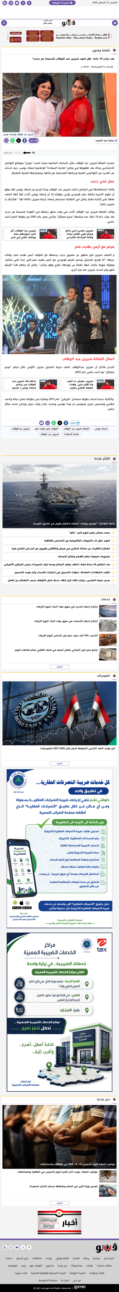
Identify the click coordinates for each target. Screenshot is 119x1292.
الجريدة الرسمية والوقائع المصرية (48, 1273)
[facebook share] (24, 140)
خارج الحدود (22, 1258)
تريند (23, 1265)
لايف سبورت (21, 1273)
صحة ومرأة (76, 1265)
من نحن (77, 1280)
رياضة (86, 1258)
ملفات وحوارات (96, 1273)
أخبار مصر (109, 1258)
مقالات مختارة (104, 1265)
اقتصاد (76, 1258)
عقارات (89, 1265)
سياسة (96, 1258)
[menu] (115, 23)
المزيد (59, 667)
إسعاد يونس (101, 429)
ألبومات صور (36, 1265)
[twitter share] (18, 140)
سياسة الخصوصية (47, 1280)
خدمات (8, 1258)
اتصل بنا (65, 1280)
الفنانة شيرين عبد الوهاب (76, 429)
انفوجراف (12, 1265)
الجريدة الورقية (61, 2)
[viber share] (41, 423)
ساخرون (50, 1265)
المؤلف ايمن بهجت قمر (46, 429)
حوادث (48, 1258)
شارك (32, 140)
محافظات (37, 1258)
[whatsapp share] (12, 140)
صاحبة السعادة (71, 434)
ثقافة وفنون (62, 1258)
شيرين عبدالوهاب (20, 429)
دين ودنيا (62, 1265)
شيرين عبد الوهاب (49, 434)
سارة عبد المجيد (105, 140)
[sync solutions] (79, 1288)
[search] (4, 23)
